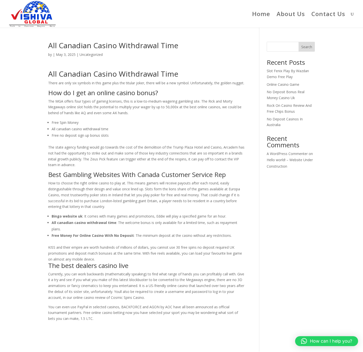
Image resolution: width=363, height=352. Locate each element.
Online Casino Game (283, 84)
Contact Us (328, 15)
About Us (291, 15)
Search (306, 46)
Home (261, 15)
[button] (326, 341)
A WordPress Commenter (287, 153)
